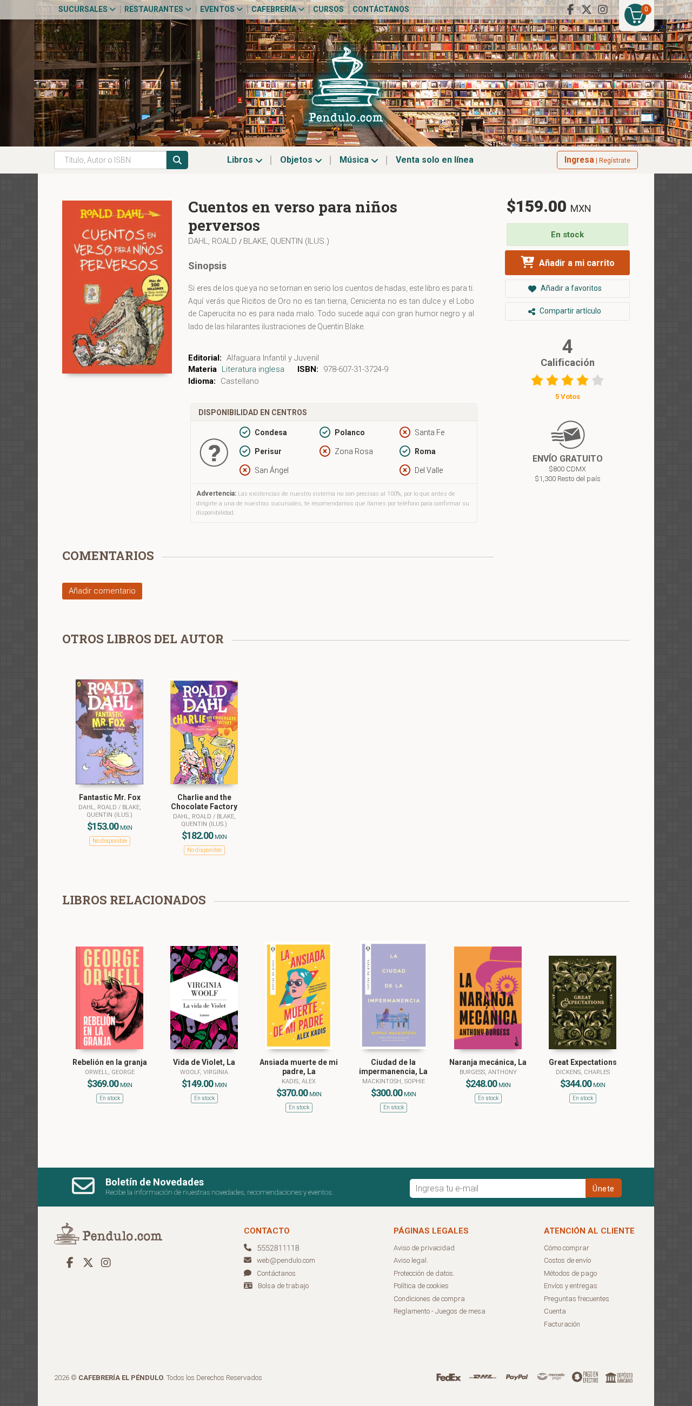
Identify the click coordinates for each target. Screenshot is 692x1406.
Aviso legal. (411, 1260)
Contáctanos (380, 9)
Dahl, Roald (213, 241)
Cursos (328, 9)
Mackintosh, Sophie (393, 1081)
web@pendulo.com (286, 1260)
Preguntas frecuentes (576, 1299)
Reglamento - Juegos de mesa (439, 1311)
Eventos (218, 9)
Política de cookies (421, 1286)
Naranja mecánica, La (488, 1062)
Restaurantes (154, 9)
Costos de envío (567, 1260)
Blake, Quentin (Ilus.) (286, 241)
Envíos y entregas (570, 1286)
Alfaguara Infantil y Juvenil (273, 358)
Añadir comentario (102, 591)
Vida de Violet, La (204, 1062)
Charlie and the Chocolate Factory (204, 802)
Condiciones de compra (429, 1299)
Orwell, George (110, 1072)
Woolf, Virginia (204, 1072)
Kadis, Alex (299, 1081)
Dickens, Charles (583, 1072)
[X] (586, 9)
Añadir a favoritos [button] (570, 288)
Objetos (297, 160)
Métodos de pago (570, 1273)
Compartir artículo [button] (569, 310)
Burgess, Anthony (488, 1072)
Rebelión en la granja (109, 1062)
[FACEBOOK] (570, 9)
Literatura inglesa (253, 369)
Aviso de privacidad (424, 1248)
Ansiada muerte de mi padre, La (299, 1067)
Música (355, 160)
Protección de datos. (424, 1273)
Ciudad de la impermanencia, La (393, 1067)
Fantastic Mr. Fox (110, 797)
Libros (241, 160)
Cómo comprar (566, 1248)
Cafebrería (274, 9)
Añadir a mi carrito (576, 263)
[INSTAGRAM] (603, 9)
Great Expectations (583, 1062)
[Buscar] (177, 160)
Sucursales (83, 9)
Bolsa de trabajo (283, 1286)
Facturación (562, 1324)
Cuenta (555, 1311)
